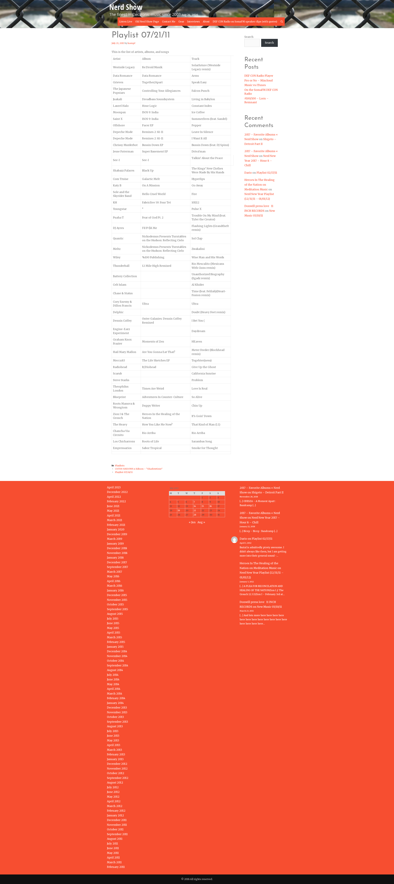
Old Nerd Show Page (147, 21)
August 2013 (115, 726)
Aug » (201, 522)
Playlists (120, 465)
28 (195, 515)
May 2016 (113, 576)
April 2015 (113, 632)
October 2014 (115, 660)
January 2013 (115, 759)
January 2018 (115, 557)
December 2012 (117, 764)
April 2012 (114, 801)
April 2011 (113, 857)
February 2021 (116, 525)
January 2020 (115, 529)
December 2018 (117, 548)
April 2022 (114, 496)
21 (195, 510)
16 (210, 506)
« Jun (192, 522)
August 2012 (115, 782)
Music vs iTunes (255, 85)
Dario (248, 172)
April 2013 (113, 745)
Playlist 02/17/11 (267, 172)
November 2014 (117, 656)
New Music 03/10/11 (269, 606)
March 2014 (114, 693)
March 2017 (114, 571)
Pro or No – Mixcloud (258, 80)
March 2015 (114, 637)
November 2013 (117, 712)
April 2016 (113, 581)
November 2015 (117, 600)
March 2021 (114, 520)
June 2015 (113, 623)
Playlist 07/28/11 (124, 472)
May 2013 (113, 740)
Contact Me (168, 21)
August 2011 (115, 839)
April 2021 (113, 515)
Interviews (193, 21)
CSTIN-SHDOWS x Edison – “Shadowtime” (139, 468)
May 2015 (113, 628)
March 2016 (114, 585)
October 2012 (115, 773)
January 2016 (115, 590)
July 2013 (112, 731)
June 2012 (113, 792)
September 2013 (117, 721)
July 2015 (112, 618)
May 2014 (113, 684)
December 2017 (117, 562)
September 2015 (117, 609)
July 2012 (113, 787)
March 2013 (114, 750)
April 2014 (113, 689)
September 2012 (117, 778)
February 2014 (116, 698)
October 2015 (115, 604)
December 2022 (117, 492)
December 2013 (117, 707)
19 (179, 510)
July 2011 (112, 843)
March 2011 (114, 862)
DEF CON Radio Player (258, 75)
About (206, 21)
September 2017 (117, 567)
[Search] (282, 21)
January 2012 (115, 815)
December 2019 (117, 534)
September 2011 (117, 834)
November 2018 (117, 553)
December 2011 (117, 820)
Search (248, 37)
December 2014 (117, 651)
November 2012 (117, 768)
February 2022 (116, 501)
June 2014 (113, 679)
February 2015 (116, 642)
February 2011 (116, 867)
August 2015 (115, 614)
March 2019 (114, 539)
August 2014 (115, 670)
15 (203, 506)
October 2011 (115, 829)
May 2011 (113, 853)
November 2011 (117, 825)
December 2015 (117, 595)
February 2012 (116, 810)
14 (195, 506)
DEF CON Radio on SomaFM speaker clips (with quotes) (245, 21)
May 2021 (113, 510)
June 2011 (113, 848)
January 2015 (115, 646)
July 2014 (113, 675)
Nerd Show (125, 7)
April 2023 (114, 487)
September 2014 (117, 665)
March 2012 (114, 806)
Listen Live (125, 21)
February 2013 (116, 754)
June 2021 (113, 506)
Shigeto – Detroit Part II (267, 492)
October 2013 (115, 717)
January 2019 (115, 543)
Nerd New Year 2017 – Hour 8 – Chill (260, 160)
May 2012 (113, 796)
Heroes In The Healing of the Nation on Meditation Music (259, 184)
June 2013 (113, 735)
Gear (181, 21)
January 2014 (115, 703)
